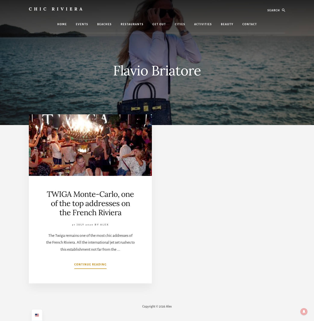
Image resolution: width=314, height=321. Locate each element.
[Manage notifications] (304, 311)
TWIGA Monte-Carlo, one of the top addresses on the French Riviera (90, 203)
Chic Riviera (56, 9)
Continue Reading (90, 266)
